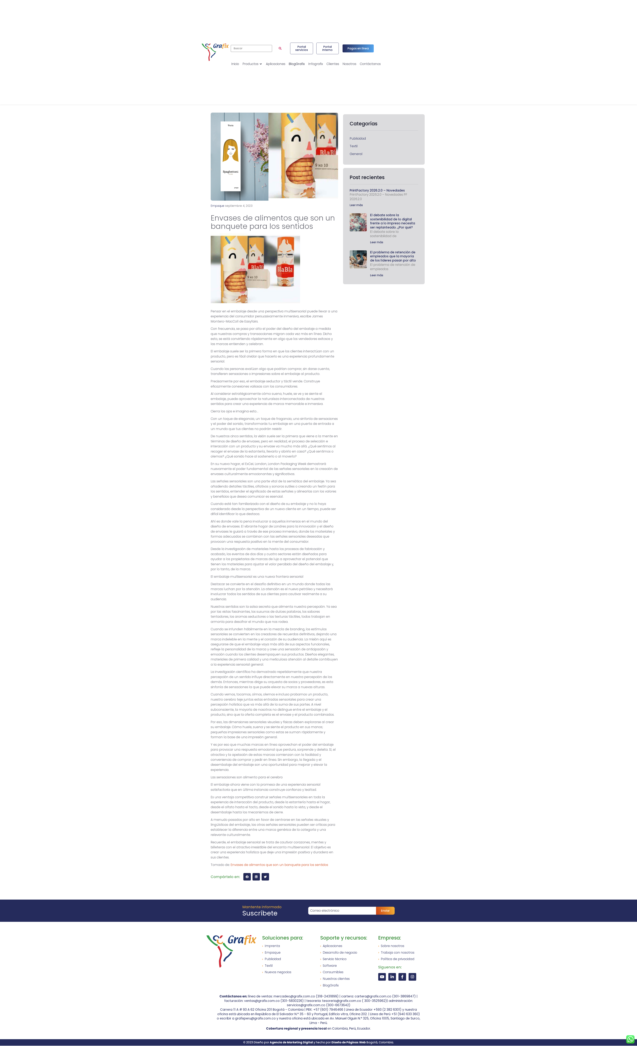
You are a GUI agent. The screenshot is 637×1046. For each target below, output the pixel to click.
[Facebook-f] (402, 977)
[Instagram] (412, 977)
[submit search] (280, 48)
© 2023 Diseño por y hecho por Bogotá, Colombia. (318, 1042)
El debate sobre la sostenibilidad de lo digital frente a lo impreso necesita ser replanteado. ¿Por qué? (392, 221)
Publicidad (358, 138)
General (356, 154)
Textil (354, 146)
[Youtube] (382, 977)
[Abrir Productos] (260, 63)
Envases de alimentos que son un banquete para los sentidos (279, 865)
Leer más (356, 205)
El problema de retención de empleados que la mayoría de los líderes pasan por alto (393, 256)
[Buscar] (251, 48)
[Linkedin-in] (392, 977)
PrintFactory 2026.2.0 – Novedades (377, 190)
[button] (247, 877)
